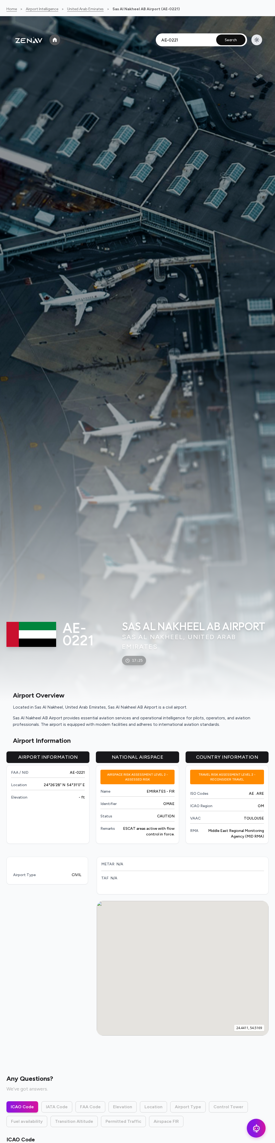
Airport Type (188, 1106)
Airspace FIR (166, 1121)
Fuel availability (27, 1121)
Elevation (122, 1106)
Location (153, 1106)
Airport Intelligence (42, 9)
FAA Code (90, 1106)
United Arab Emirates (85, 9)
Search (231, 39)
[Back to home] (54, 39)
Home (11, 9)
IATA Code (57, 1106)
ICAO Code (22, 1106)
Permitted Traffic (123, 1121)
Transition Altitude (74, 1121)
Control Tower (228, 1106)
